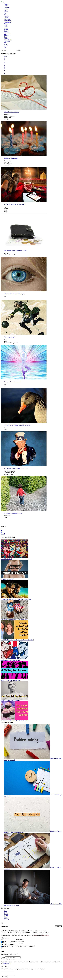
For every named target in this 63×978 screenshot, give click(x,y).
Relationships (7, 22)
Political (6, 38)
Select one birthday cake (11, 158)
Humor (6, 17)
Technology (7, 32)
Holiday (6, 25)
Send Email (4, 976)
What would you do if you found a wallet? (15, 250)
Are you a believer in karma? (12, 381)
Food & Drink (7, 20)
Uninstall (6, 920)
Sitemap (6, 918)
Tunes (5, 10)
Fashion (6, 11)
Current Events (8, 40)
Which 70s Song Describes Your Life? (11, 680)
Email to (3, 957)
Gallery (6, 45)
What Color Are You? (6, 559)
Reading (6, 29)
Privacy (6, 915)
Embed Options (5, 938)
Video (5, 44)
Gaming (6, 31)
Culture (6, 28)
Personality (7, 41)
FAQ (5, 912)
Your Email (4, 959)
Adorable (6, 16)
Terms (5, 917)
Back (5, 56)
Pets (5, 23)
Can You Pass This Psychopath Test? (10, 700)
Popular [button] (6, 4)
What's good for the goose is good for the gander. (17, 425)
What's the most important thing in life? (14, 204)
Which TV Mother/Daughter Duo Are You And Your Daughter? (17, 640)
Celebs (5, 5)
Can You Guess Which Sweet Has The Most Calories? (15, 720)
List (5, 47)
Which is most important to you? (13, 513)
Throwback (7, 19)
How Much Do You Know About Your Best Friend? (14, 619)
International (7, 35)
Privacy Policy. (45, 935)
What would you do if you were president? (15, 468)
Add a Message (5, 966)
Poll (5, 43)
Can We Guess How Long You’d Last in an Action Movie (16, 599)
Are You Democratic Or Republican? (10, 660)
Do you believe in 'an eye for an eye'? (14, 294)
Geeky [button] (5, 26)
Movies (6, 8)
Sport (5, 37)
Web (5, 34)
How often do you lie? (10, 337)
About (5, 911)
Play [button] (5, 14)
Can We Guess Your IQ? (7, 579)
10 (4, 71)
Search (18, 50)
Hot (5, 13)
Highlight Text (58, 926)
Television (6, 7)
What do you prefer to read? (11, 112)
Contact (6, 914)
